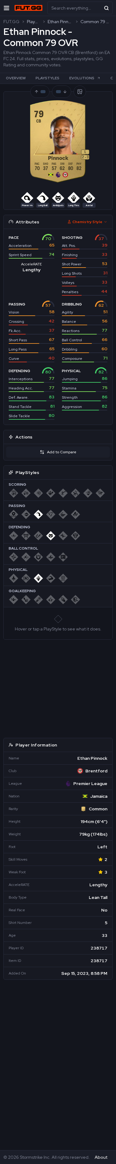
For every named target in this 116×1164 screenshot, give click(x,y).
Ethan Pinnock (60, 21)
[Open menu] (6, 8)
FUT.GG (11, 21)
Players (33, 21)
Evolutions (81, 78)
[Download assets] (80, 91)
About (101, 1157)
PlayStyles (47, 78)
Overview (16, 78)
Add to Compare (61, 452)
